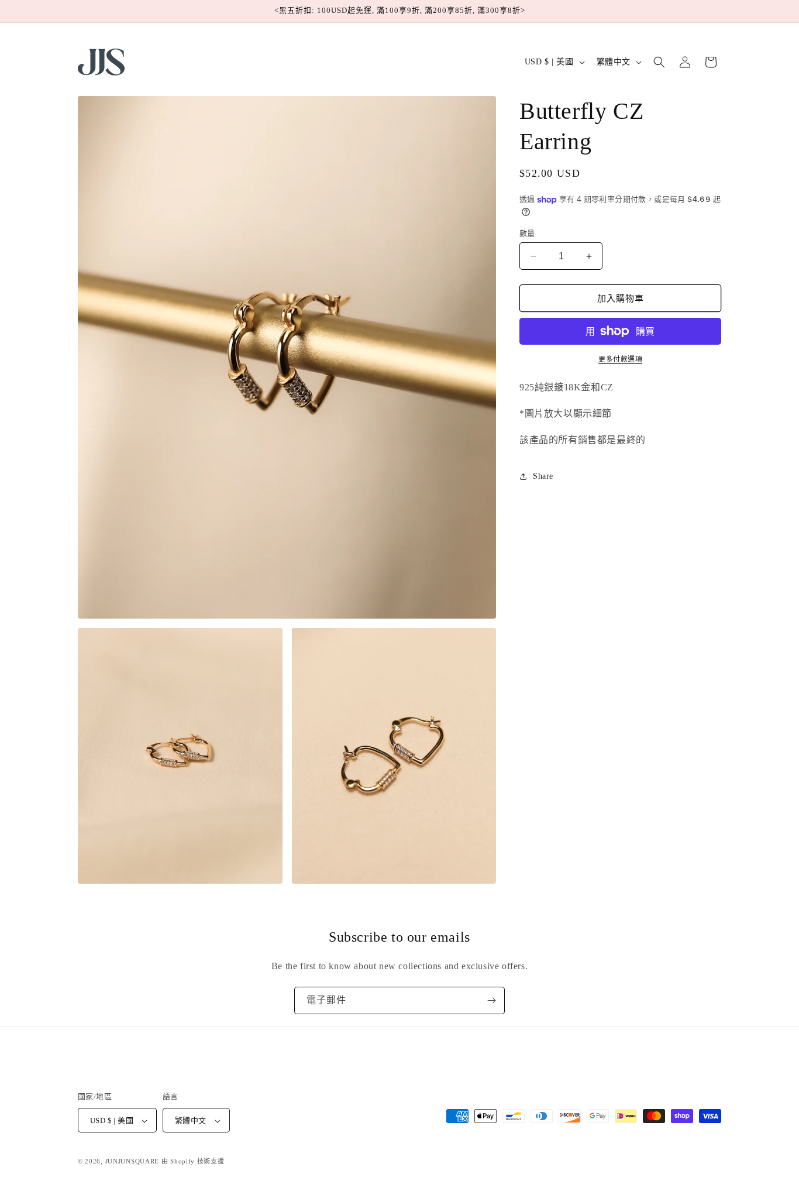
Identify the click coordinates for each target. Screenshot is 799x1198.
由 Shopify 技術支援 (193, 1161)
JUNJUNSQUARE (132, 1161)
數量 (527, 233)
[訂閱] (491, 1000)
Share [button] (543, 476)
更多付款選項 (620, 359)
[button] (659, 62)
